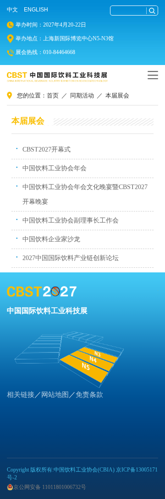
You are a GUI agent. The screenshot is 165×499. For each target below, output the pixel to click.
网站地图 (55, 394)
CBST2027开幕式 (46, 149)
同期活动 (82, 95)
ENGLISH (36, 9)
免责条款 (89, 394)
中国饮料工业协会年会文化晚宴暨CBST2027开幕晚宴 (85, 194)
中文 (12, 9)
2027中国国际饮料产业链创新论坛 (70, 258)
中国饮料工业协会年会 (54, 168)
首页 (53, 95)
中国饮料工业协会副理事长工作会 (70, 220)
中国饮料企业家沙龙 (51, 239)
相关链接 (20, 394)
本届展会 (117, 95)
